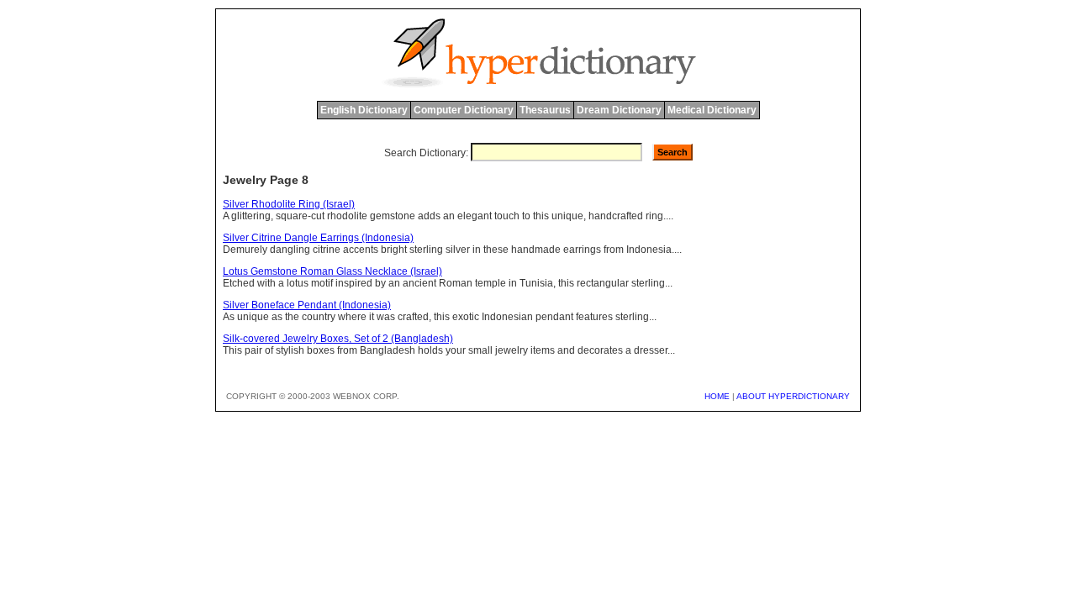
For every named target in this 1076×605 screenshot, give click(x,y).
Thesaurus (545, 110)
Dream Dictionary (619, 110)
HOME (717, 396)
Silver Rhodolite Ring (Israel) (289, 204)
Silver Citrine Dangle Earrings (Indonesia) (318, 238)
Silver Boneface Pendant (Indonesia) (307, 305)
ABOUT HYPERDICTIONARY (793, 396)
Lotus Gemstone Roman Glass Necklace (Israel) (332, 271)
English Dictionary (364, 110)
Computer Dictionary (464, 110)
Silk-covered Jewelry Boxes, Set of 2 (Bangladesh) (338, 339)
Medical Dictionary (712, 110)
